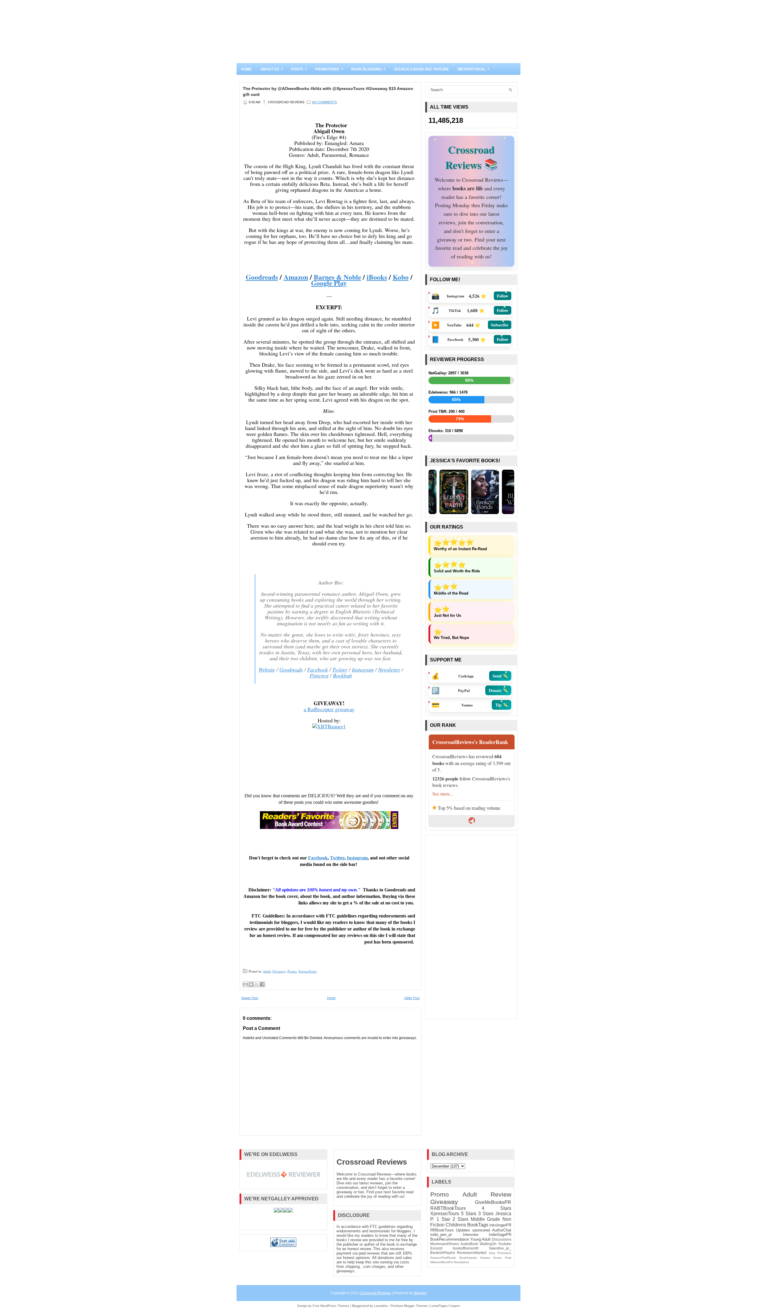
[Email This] (245, 984)
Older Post (412, 998)
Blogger (420, 1293)
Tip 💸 (501, 705)
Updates (463, 1230)
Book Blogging (368, 69)
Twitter (339, 669)
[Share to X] (257, 984)
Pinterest (319, 675)
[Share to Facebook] (262, 984)
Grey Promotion (500, 1253)
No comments (324, 102)
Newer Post (249, 998)
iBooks (377, 277)
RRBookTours (442, 1230)
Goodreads (262, 277)
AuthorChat (501, 1230)
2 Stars (460, 1219)
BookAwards (468, 1257)
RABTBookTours (448, 1208)
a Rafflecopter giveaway (329, 709)
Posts (299, 69)
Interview (470, 1234)
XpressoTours (307, 971)
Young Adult (480, 1239)
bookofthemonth (466, 1248)
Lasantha (380, 1306)
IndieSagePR (500, 1234)
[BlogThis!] (251, 984)
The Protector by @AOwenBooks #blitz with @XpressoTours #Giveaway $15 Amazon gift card (328, 91)
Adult (267, 971)
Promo (292, 971)
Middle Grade (485, 1219)
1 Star (443, 1219)
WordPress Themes (334, 1306)
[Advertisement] (471, 927)
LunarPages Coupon (445, 1306)
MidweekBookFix (441, 1262)
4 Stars (496, 1208)
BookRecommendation (449, 1239)
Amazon (296, 277)
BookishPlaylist (442, 1253)
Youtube (504, 1244)
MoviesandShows (444, 1244)
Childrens (456, 1224)
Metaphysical (473, 69)
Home (246, 69)
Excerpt (436, 1248)
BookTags (477, 1224)
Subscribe (499, 325)
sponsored (481, 1230)
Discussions (501, 1239)
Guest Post (502, 1257)
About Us (272, 69)
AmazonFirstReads (443, 1257)
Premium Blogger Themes (409, 1306)
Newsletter (389, 669)
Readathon (461, 1262)
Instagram (363, 669)
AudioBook (469, 1244)
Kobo (401, 277)
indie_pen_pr (441, 1234)
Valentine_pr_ (500, 1248)
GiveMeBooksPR (493, 1202)
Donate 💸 (498, 690)
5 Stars (468, 1213)
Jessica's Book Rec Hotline (421, 69)
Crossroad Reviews (372, 1161)
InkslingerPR (500, 1225)
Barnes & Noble (337, 277)
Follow (502, 296)
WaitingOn (488, 1244)
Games (485, 1257)
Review (501, 1194)
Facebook (317, 669)
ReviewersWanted (471, 1253)
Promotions (329, 69)
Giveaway (279, 971)
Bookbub (342, 675)
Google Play (329, 283)
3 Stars (486, 1213)
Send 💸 (500, 676)
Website (266, 669)
